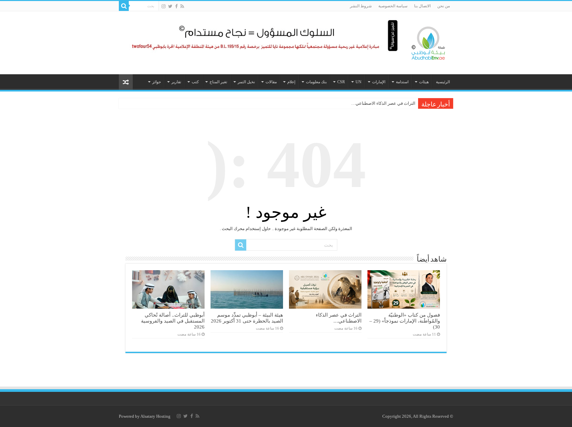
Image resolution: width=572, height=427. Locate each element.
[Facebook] (176, 6)
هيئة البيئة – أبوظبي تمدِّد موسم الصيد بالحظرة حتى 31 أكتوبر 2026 (247, 318)
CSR (341, 82)
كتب (195, 82)
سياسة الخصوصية (392, 6)
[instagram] (163, 6)
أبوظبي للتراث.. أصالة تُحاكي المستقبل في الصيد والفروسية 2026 (173, 321)
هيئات (424, 82)
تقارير (176, 82)
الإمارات (378, 82)
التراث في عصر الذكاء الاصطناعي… (383, 103)
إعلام (291, 82)
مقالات (271, 82)
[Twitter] (170, 6)
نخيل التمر (246, 82)
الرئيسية (443, 82)
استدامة (402, 82)
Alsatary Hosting (155, 416)
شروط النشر (361, 6)
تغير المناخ (218, 82)
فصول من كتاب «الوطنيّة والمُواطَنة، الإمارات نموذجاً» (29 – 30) (404, 321)
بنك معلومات (316, 82)
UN (358, 82)
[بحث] (124, 6)
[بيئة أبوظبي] (428, 41)
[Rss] (182, 6)
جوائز (156, 82)
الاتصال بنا (422, 6)
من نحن (443, 6)
